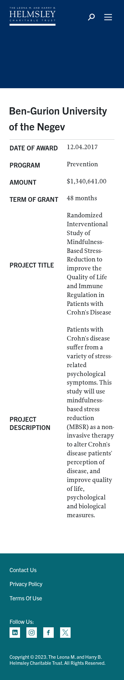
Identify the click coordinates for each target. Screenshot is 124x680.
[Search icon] (91, 17)
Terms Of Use (26, 598)
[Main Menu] (108, 17)
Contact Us (23, 569)
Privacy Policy (26, 583)
